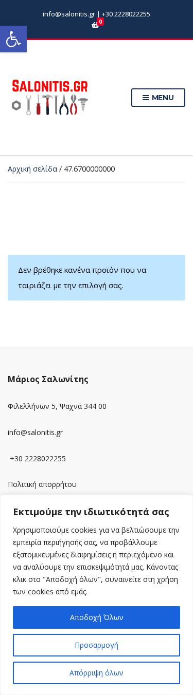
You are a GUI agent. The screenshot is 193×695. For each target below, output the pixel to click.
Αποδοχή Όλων (97, 617)
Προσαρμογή (96, 645)
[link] (13, 39)
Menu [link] (162, 97)
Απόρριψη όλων (96, 673)
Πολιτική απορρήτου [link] (42, 484)
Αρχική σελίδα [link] (32, 169)
